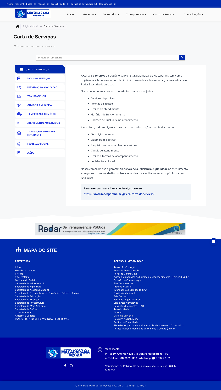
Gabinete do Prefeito (26, 280)
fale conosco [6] (107, 4)
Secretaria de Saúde (26, 309)
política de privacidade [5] (84, 4)
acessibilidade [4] (60, 4)
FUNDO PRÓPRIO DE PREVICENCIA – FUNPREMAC (42, 318)
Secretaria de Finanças (27, 299)
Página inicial (30, 26)
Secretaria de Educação (27, 296)
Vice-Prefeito (22, 277)
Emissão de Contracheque (127, 280)
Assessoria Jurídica (25, 315)
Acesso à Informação (125, 267)
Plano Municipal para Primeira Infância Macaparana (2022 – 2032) (148, 325)
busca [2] (31, 4)
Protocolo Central (123, 286)
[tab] (40, 69)
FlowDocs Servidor (123, 283)
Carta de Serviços (163, 14)
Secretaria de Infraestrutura (29, 302)
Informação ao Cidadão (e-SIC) (130, 289)
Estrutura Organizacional (127, 299)
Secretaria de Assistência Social (32, 289)
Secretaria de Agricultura (28, 286)
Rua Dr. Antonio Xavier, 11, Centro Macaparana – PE (138, 353)
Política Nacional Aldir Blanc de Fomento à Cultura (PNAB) (144, 328)
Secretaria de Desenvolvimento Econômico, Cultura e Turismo (47, 293)
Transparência (135, 14)
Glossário (118, 312)
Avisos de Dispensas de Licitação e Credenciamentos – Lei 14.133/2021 (151, 277)
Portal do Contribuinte (125, 273)
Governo (88, 14)
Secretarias (110, 14)
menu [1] (19, 4)
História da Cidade (25, 270)
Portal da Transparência (126, 270)
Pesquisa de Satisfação (126, 318)
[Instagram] (71, 365)
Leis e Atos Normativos (126, 302)
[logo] (32, 13)
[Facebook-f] (65, 365)
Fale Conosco (121, 296)
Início (70, 14)
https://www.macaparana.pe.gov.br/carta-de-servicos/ (119, 194)
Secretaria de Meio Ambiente (30, 306)
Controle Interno (23, 312)
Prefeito (19, 273)
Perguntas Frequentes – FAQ (129, 306)
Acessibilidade (121, 309)
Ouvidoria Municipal (124, 293)
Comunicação (192, 14)
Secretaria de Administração (30, 283)
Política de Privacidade (126, 322)
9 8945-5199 (163, 358)
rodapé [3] (43, 4)
